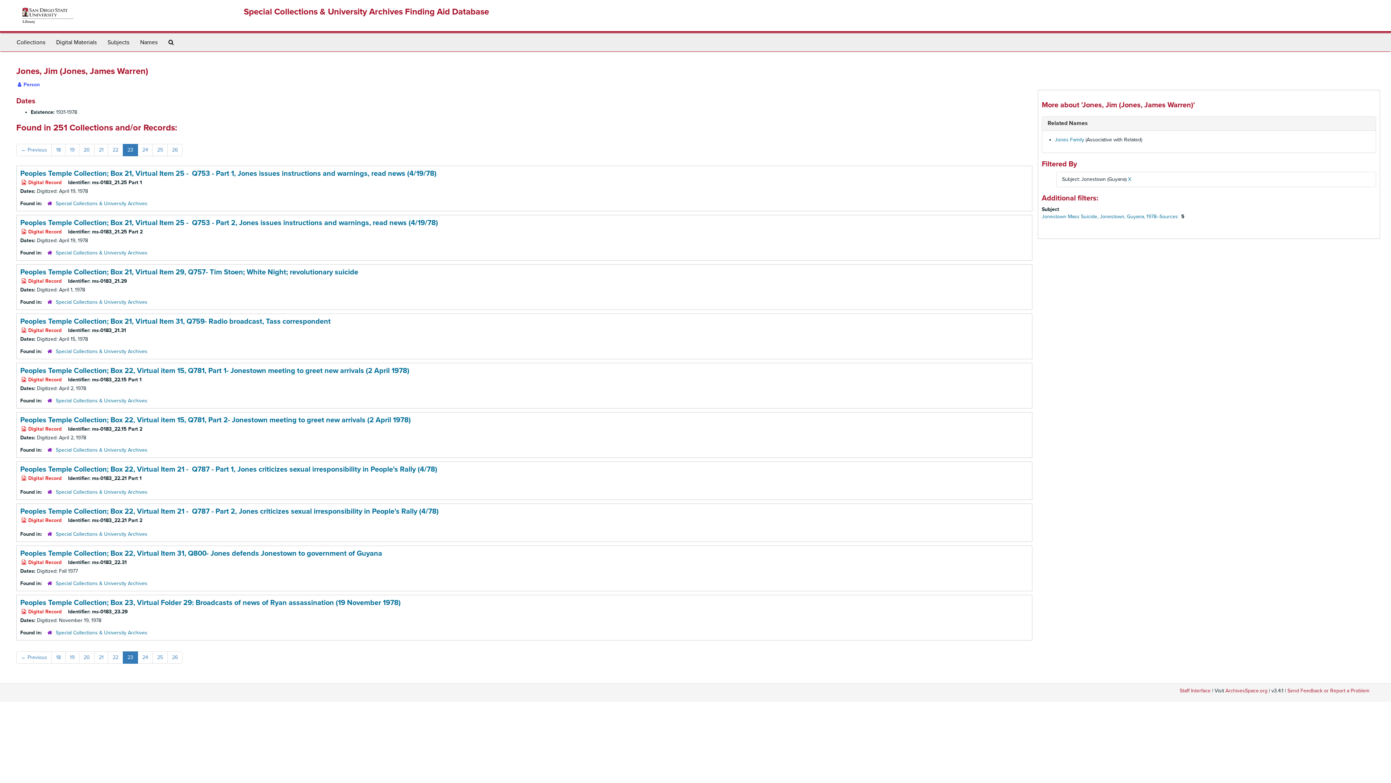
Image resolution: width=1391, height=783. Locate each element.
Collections (31, 42)
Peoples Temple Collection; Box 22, (214, 370)
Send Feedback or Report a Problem (1328, 691)
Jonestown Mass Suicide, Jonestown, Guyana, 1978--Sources (1110, 217)
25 (160, 150)
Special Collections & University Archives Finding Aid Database (366, 12)
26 (175, 150)
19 (72, 150)
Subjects (118, 42)
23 (130, 150)
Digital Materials (76, 42)
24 (145, 150)
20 (87, 150)
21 (101, 150)
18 (58, 150)
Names (149, 42)
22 (115, 150)
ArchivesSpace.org (1246, 691)
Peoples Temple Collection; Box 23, (210, 602)
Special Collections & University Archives (101, 203)
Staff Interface (1195, 691)
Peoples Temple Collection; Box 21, (228, 173)
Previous (34, 150)
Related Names (1068, 123)
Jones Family (1069, 140)
